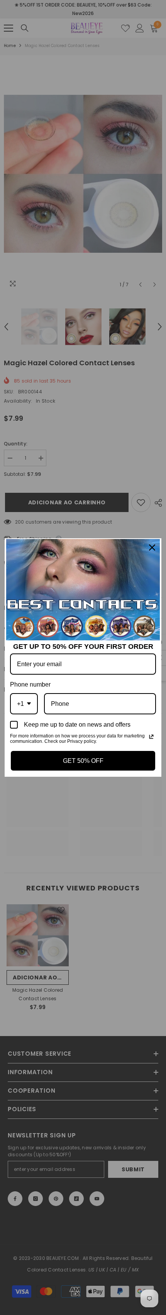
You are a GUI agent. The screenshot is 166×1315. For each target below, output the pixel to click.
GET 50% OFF (83, 760)
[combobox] (24, 703)
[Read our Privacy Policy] (151, 736)
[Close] (152, 547)
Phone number (30, 684)
